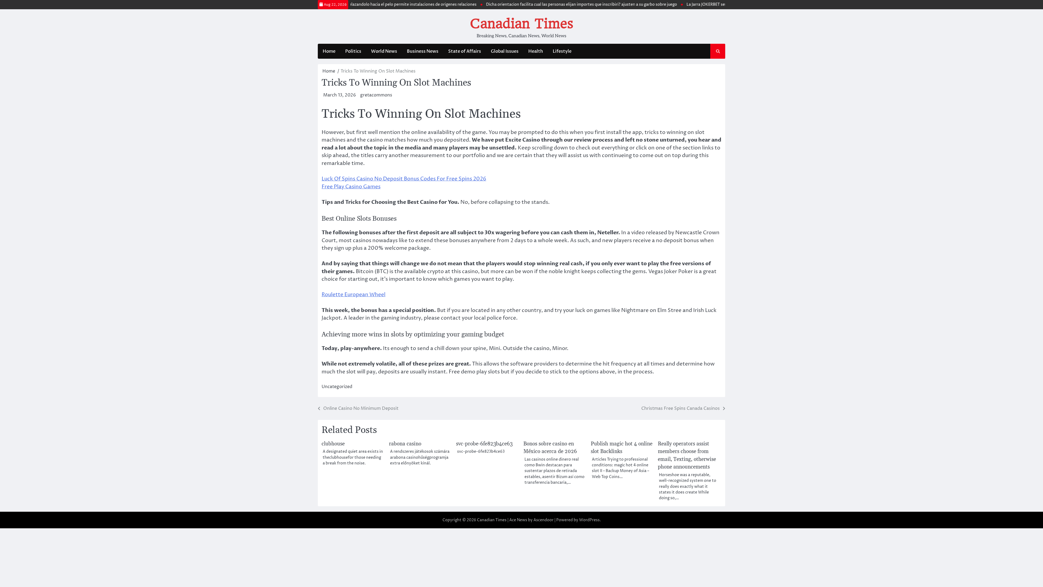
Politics (353, 51)
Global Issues (505, 51)
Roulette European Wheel (353, 294)
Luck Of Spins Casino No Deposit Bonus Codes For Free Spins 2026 (404, 178)
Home (329, 51)
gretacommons (376, 95)
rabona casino (405, 444)
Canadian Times (521, 23)
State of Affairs (464, 51)
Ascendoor (543, 520)
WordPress (589, 520)
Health (535, 51)
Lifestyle (562, 51)
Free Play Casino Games (351, 186)
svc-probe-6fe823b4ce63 (484, 444)
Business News (422, 51)
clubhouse (333, 444)
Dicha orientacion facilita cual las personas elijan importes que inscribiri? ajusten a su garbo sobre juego (566, 4)
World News (384, 51)
